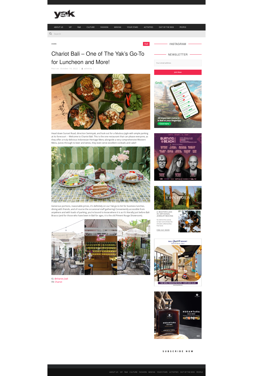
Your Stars (132, 27)
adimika (88, 68)
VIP (70, 27)
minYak (117, 27)
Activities (148, 27)
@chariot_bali (61, 278)
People (183, 27)
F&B (79, 27)
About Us (58, 27)
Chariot (58, 281)
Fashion (104, 27)
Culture (91, 27)
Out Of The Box (166, 27)
